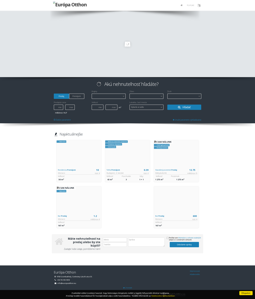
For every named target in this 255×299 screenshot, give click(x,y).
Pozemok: (175, 176)
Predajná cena (60, 102)
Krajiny (94, 91)
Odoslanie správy (184, 244)
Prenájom (76, 96)
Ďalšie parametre (63, 120)
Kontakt (190, 5)
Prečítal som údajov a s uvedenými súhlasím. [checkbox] (185, 239)
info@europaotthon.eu (67, 283)
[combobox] (109, 96)
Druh (169, 91)
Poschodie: (126, 176)
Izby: (141, 176)
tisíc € (97, 173)
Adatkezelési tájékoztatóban (163, 296)
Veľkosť (95, 102)
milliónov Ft (192, 173)
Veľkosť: (61, 176)
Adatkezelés (195, 274)
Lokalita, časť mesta (138, 102)
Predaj (61, 96)
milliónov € (95, 219)
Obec (131, 91)
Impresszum (195, 271)
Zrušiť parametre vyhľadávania (188, 120)
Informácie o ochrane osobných (189, 238)
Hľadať (186, 107)
